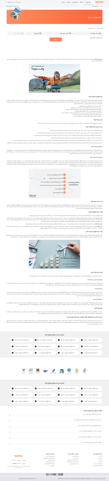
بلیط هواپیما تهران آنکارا (45, 346)
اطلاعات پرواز (75, 456)
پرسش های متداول (50, 462)
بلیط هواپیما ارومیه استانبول (68, 346)
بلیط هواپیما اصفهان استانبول (45, 340)
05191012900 (24, 460)
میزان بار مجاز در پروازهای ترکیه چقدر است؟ (55, 431)
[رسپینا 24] (100, 2)
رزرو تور (63, 2)
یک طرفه (99, 28)
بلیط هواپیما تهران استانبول (91, 340)
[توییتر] (57, 474)
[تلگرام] (50, 474)
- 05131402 (19, 460)
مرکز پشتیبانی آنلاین (50, 456)
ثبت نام (100, 460)
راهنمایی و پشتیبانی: (50, 454)
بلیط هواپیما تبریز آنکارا (22, 346)
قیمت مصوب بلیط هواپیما (72, 462)
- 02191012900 (13, 460)
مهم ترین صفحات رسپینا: (73, 454)
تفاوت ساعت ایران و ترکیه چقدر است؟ (55, 443)
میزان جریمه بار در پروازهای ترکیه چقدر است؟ (55, 437)
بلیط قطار (82, 2)
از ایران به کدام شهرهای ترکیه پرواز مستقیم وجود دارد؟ (55, 420)
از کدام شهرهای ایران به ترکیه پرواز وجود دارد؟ (55, 426)
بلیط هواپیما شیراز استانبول (22, 340)
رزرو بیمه (100, 462)
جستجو (55, 39)
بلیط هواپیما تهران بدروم (68, 353)
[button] (73, 33)
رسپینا (101, 6)
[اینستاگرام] (52, 474)
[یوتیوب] (62, 474)
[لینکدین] (59, 474)
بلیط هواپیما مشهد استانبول (68, 340)
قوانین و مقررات (51, 460)
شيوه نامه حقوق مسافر (49, 463)
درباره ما (100, 456)
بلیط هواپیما (88, 2)
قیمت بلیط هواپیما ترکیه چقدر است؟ (55, 414)
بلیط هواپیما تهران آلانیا (45, 353)
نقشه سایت (75, 458)
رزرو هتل (69, 2)
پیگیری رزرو (51, 465)
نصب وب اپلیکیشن (74, 463)
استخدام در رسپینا (98, 463)
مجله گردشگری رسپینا (97, 465)
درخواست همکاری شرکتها (73, 460)
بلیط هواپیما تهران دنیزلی (21, 353)
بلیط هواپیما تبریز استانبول (91, 346)
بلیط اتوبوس (75, 2)
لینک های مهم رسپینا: (97, 454)
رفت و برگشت (91, 28)
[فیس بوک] (54, 474)
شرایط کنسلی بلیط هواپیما (48, 458)
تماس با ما (100, 458)
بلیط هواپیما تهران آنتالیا (91, 353)
